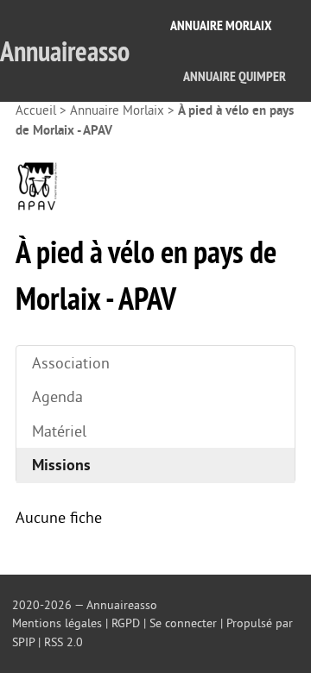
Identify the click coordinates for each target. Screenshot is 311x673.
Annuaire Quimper (234, 76)
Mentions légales (57, 623)
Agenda (57, 397)
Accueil (36, 111)
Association (71, 363)
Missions (61, 465)
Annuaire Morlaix (220, 25)
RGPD (125, 623)
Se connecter (183, 623)
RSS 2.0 (63, 642)
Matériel (59, 431)
